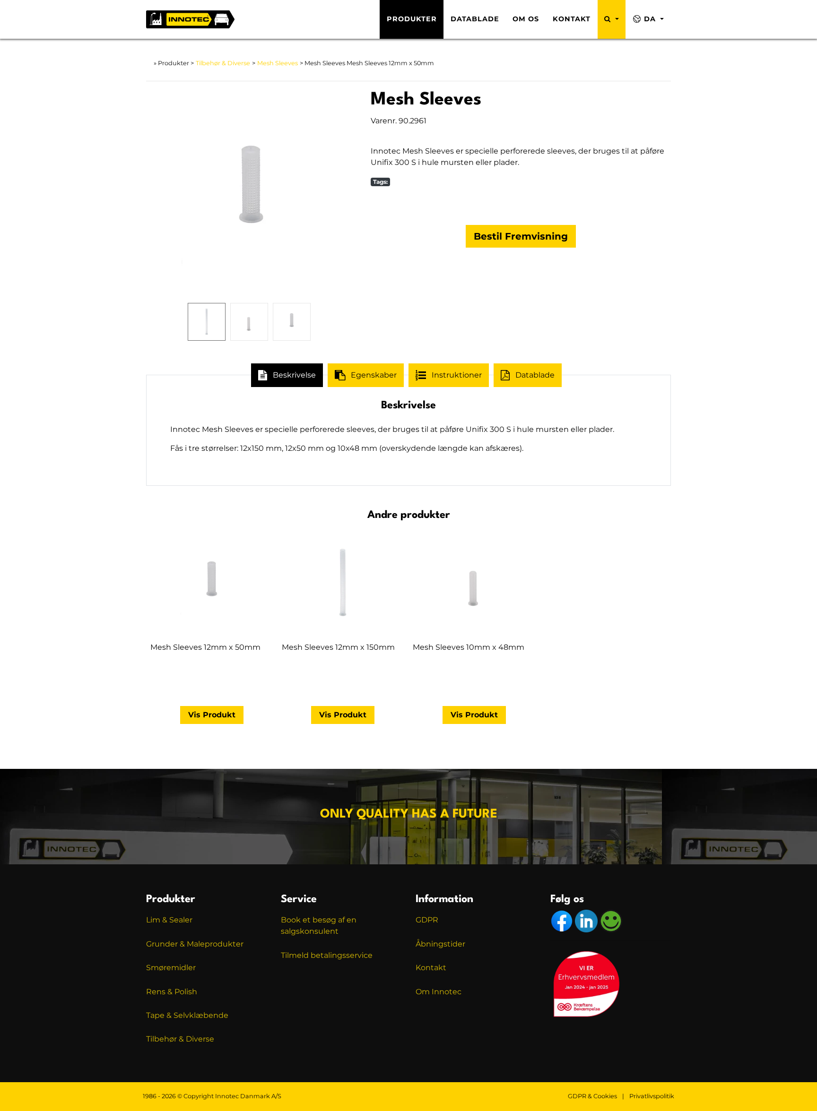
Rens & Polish (171, 991)
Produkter (412, 19)
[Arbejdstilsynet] (611, 920)
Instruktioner (457, 374)
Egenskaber (374, 374)
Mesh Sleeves (277, 63)
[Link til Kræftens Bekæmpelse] (585, 983)
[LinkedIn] (587, 920)
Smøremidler (171, 967)
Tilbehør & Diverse (223, 63)
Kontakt (572, 19)
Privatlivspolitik (651, 1096)
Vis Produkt (211, 714)
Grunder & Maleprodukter (194, 943)
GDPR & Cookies (592, 1096)
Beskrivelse (294, 374)
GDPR (427, 919)
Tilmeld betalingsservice (327, 955)
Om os (526, 19)
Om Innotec (438, 991)
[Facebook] (562, 920)
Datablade (475, 19)
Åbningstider (440, 943)
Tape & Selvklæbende (187, 1015)
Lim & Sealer (169, 919)
